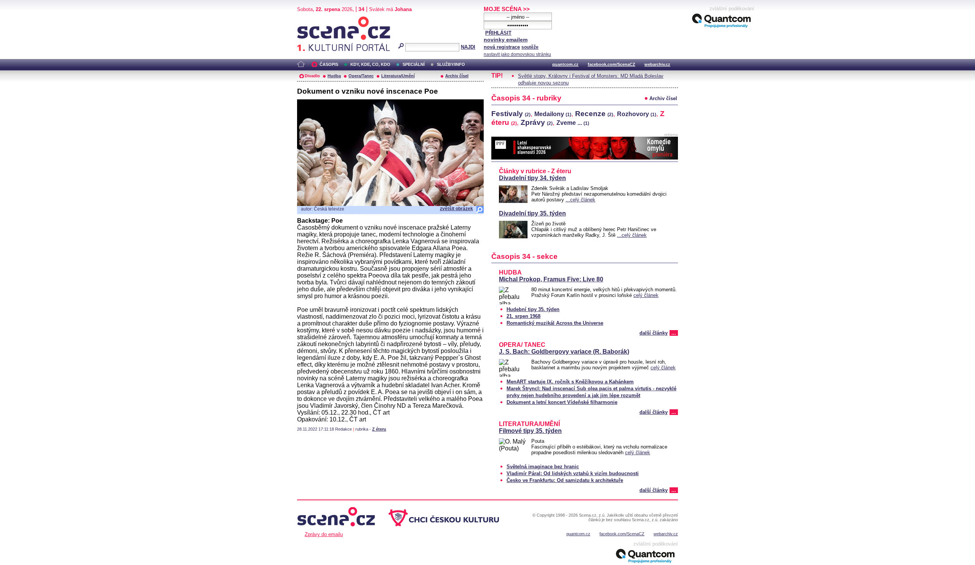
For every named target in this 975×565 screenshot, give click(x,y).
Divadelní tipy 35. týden (532, 213)
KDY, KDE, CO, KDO (370, 64)
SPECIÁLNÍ (414, 64)
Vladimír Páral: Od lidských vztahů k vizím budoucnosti (573, 473)
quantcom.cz (565, 64)
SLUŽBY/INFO (451, 64)
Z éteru (379, 429)
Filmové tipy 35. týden (530, 431)
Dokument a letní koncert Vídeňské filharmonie (562, 402)
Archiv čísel (456, 75)
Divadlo (312, 75)
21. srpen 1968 (523, 316)
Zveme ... (572, 123)
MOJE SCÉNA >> (507, 9)
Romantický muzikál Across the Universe (555, 323)
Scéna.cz (310, 19)
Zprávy (537, 122)
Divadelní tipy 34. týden (532, 178)
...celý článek (580, 200)
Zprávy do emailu (324, 534)
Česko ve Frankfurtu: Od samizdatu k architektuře (565, 480)
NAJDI (468, 47)
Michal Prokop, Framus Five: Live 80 (551, 279)
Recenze (594, 113)
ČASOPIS (329, 64)
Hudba (334, 75)
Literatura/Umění (398, 75)
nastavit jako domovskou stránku (517, 54)
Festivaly (511, 113)
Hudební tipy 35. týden (533, 309)
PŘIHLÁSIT (498, 33)
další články (653, 333)
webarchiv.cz (657, 64)
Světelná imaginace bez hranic (543, 466)
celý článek (646, 295)
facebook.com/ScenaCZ (611, 64)
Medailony (552, 114)
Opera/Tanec (361, 75)
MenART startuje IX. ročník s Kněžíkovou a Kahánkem (570, 382)
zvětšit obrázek (456, 208)
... (673, 333)
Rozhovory (636, 114)
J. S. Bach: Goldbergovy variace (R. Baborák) (564, 351)
